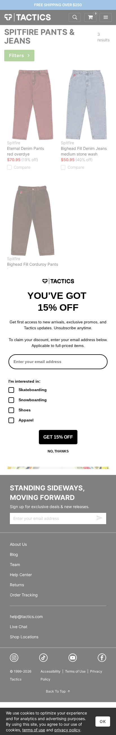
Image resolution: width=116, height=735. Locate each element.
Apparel (26, 420)
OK (103, 721)
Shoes (25, 410)
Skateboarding (33, 389)
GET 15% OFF (58, 437)
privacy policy (67, 729)
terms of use (33, 729)
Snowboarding (33, 400)
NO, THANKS (58, 451)
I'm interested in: (24, 381)
